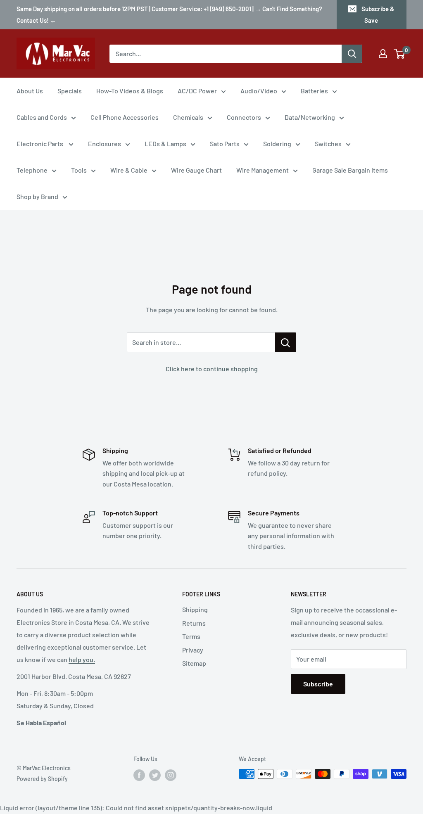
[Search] (352, 54)
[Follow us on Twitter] (155, 775)
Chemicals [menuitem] (188, 117)
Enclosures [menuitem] (104, 143)
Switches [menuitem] (328, 143)
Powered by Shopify (42, 778)
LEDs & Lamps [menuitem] (165, 143)
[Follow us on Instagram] (170, 775)
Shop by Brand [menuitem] (37, 196)
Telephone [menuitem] (32, 170)
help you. (82, 659)
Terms (191, 636)
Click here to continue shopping (212, 369)
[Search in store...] (285, 342)
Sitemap (194, 663)
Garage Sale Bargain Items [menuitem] (350, 170)
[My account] (383, 53)
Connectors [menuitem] (244, 117)
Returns (194, 623)
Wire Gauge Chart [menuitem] (196, 170)
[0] (399, 54)
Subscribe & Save (377, 14)
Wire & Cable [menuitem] (128, 170)
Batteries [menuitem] (314, 91)
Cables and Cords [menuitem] (42, 117)
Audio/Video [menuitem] (258, 91)
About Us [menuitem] (30, 91)
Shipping (195, 609)
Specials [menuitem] (69, 91)
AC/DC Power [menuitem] (197, 91)
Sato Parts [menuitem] (225, 143)
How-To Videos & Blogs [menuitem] (129, 91)
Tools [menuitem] (79, 170)
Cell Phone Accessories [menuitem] (124, 117)
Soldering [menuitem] (277, 143)
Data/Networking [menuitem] (310, 117)
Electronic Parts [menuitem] (40, 143)
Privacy (192, 650)
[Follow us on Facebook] (139, 775)
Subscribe (318, 684)
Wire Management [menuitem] (262, 170)
